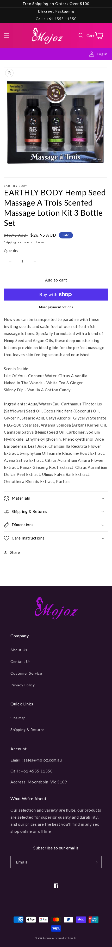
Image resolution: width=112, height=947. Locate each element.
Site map (18, 718)
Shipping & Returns (27, 729)
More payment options (56, 307)
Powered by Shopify (66, 938)
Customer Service (26, 673)
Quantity (11, 251)
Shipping (10, 242)
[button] (6, 35)
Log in (102, 54)
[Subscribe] (95, 862)
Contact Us (20, 661)
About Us (18, 650)
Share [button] (15, 552)
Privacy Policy (22, 685)
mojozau (50, 938)
